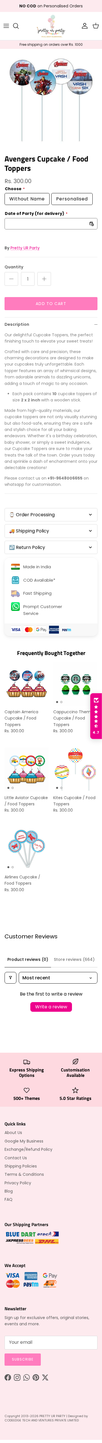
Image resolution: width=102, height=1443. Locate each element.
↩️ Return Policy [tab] (27, 547)
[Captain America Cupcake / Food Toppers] (27, 684)
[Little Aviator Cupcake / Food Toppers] (27, 769)
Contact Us (16, 1158)
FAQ (8, 1199)
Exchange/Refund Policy (28, 1149)
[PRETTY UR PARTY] (51, 26)
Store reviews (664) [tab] (74, 959)
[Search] (18, 26)
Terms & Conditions (24, 1174)
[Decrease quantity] (11, 279)
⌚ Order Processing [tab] (32, 514)
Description (17, 324)
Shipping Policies (21, 1166)
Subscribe (22, 1359)
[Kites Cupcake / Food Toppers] (75, 769)
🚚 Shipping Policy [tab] (29, 531)
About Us (13, 1132)
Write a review (51, 1007)
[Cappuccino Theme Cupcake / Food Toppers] (75, 684)
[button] (96, 716)
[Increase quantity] (44, 279)
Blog (9, 1191)
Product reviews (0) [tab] (27, 959)
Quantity (14, 267)
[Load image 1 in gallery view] (51, 100)
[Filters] (10, 978)
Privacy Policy (18, 1183)
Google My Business (24, 1141)
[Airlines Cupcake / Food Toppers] (27, 849)
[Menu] (6, 26)
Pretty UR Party (25, 248)
